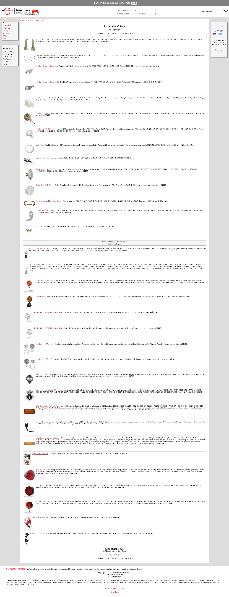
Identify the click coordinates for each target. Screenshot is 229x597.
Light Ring (39, 145)
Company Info (7, 56)
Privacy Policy (115, 592)
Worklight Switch (42, 226)
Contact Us (6, 46)
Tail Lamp (39, 485)
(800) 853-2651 (207, 11)
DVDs (5, 36)
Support (5, 64)
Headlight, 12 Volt (42, 113)
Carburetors (7, 28)
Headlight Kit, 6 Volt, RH (44, 359)
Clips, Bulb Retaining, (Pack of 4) (47, 55)
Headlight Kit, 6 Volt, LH (44, 344)
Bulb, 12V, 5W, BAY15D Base (39, 249)
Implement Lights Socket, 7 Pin (46, 390)
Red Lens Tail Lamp (43, 470)
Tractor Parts (7, 23)
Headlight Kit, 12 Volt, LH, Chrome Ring (48, 312)
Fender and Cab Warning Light (46, 280)
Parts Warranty (7, 59)
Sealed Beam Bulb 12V (44, 169)
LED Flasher (40, 422)
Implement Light (41, 374)
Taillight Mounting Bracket (45, 210)
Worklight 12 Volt (38, 517)
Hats (4, 39)
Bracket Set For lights (43, 39)
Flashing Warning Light (44, 296)
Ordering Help (7, 54)
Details (134, 3)
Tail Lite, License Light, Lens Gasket (48, 201)
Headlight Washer (42, 98)
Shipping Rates (8, 48)
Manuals (6, 33)
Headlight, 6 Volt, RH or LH (45, 129)
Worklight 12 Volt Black (37, 533)
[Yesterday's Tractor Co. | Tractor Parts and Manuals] (20, 15)
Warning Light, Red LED (44, 501)
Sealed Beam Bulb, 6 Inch (44, 185)
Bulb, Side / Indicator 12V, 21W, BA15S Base (45, 264)
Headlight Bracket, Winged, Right (47, 82)
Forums (5, 62)
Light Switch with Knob (40, 454)
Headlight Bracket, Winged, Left (47, 66)
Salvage (5, 31)
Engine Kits (7, 25)
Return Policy (7, 51)
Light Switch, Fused (42, 158)
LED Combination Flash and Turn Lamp (49, 406)
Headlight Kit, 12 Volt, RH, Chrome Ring (48, 328)
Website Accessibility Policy (114, 588)
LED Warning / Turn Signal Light (47, 438)
